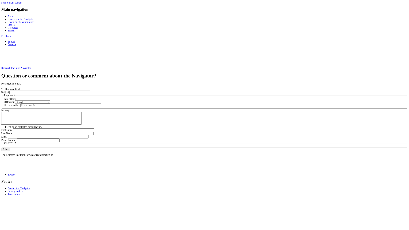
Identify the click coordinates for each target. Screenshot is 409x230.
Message (5, 110)
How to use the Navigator (21, 19)
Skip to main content (11, 2)
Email (4, 136)
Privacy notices (15, 191)
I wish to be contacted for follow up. (23, 127)
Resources (13, 27)
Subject (5, 92)
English (11, 41)
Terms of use (14, 194)
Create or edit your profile (21, 22)
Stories (11, 24)
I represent (9, 101)
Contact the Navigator (19, 188)
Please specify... (12, 105)
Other (13, 99)
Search (11, 30)
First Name (6, 130)
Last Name (6, 133)
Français (12, 44)
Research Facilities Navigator (16, 68)
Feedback (6, 36)
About (11, 16)
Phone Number (9, 140)
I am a (7, 99)
